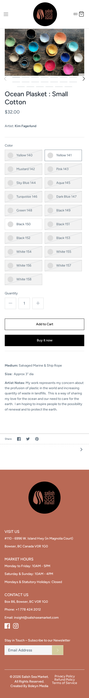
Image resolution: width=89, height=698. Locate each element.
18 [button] (49, 86)
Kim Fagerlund (25, 126)
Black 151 (63, 224)
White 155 (63, 252)
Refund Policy (64, 679)
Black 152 (23, 238)
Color (9, 145)
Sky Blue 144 (26, 183)
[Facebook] (7, 626)
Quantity (11, 293)
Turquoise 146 (26, 197)
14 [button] (73, 81)
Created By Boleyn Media (29, 686)
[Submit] (57, 650)
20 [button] (68, 86)
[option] (44, 52)
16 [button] (30, 86)
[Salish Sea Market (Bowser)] (44, 14)
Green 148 (24, 210)
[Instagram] (16, 626)
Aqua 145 (63, 183)
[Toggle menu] (6, 14)
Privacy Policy (65, 676)
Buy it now (44, 340)
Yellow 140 (24, 155)
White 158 (24, 279)
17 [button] (40, 86)
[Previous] (5, 78)
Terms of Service (64, 683)
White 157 (63, 265)
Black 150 (23, 224)
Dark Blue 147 (66, 197)
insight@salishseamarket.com (36, 618)
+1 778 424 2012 (28, 609)
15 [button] (21, 86)
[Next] (84, 78)
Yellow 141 (64, 155)
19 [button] (59, 86)
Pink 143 (62, 169)
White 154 (24, 252)
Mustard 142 (25, 169)
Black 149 (63, 210)
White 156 (23, 265)
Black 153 (63, 238)
